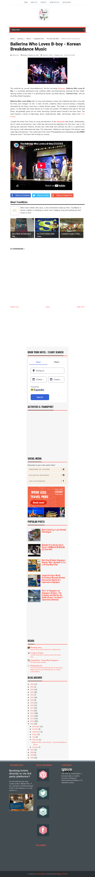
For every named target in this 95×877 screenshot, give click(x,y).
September (36, 732)
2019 (32, 703)
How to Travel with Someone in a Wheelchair (45, 649)
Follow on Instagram (39, 475)
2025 (32, 687)
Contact (44, 2)
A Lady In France (36, 653)
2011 (32, 724)
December (36, 726)
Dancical (45, 55)
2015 (32, 713)
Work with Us (54, 2)
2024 (32, 689)
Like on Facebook (37, 481)
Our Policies (66, 2)
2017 (32, 708)
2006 (32, 758)
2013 (32, 718)
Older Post (81, 307)
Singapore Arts (58, 55)
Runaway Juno (36, 647)
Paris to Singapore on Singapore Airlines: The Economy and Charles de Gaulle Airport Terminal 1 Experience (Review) (52, 595)
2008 (32, 755)
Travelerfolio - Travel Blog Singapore (44, 660)
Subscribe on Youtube (39, 469)
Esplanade (61, 122)
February (35, 740)
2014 (32, 716)
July (34, 737)
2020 (32, 700)
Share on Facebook (23, 195)
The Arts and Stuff (69, 55)
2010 (32, 750)
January (35, 747)
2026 (32, 684)
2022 (32, 695)
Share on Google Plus (64, 195)
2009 (32, 752)
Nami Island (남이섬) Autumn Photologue (54, 530)
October (35, 729)
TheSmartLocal (36, 666)
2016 (32, 711)
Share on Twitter (43, 195)
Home (26, 2)
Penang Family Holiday (38, 662)
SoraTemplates (40, 874)
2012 (32, 721)
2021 (32, 697)
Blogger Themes (62, 874)
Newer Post (14, 307)
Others (51, 55)
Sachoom (61, 88)
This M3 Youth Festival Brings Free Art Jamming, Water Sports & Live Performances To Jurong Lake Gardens (46, 670)
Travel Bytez (75, 774)
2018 (32, 705)
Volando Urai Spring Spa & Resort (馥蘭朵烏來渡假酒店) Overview (53, 547)
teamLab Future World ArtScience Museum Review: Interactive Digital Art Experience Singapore (53, 579)
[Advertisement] (47, 327)
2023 (32, 692)
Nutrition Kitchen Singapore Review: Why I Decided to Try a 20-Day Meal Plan (54, 562)
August (35, 734)
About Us (34, 2)
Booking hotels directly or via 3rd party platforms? (20, 773)
